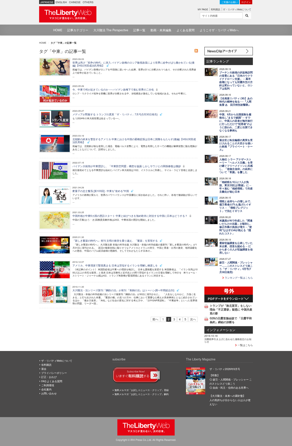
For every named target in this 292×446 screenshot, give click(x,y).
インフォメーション (220, 329)
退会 (43, 368)
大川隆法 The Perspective (110, 30)
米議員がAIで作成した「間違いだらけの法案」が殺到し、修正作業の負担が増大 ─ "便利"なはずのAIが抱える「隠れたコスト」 (236, 227)
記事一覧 (139, 30)
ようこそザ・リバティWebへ (219, 30)
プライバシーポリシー (54, 373)
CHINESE (75, 2)
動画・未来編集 (160, 30)
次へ (193, 319)
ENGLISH (61, 2)
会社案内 (46, 389)
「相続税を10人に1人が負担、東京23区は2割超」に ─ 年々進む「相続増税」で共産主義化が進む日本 (236, 186)
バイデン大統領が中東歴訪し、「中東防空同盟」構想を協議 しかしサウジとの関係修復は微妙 (126, 166)
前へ (155, 319)
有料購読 (215, 9)
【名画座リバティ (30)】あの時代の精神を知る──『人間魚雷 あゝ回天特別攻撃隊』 (235, 102)
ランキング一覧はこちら (238, 277)
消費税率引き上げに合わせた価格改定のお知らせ (227, 340)
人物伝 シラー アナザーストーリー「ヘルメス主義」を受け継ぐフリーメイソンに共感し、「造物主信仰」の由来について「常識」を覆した (236, 166)
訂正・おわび (49, 377)
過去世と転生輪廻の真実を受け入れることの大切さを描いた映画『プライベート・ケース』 (236, 145)
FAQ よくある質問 (51, 381)
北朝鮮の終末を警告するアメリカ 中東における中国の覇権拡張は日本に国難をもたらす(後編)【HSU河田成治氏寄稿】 (134, 140)
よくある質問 (186, 30)
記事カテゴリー (77, 30)
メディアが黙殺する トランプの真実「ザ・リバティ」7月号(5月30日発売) (115, 114)
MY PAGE (203, 9)
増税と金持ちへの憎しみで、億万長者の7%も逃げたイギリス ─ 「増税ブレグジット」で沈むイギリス (236, 206)
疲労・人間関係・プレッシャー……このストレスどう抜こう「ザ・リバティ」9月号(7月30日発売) (236, 267)
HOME (57, 30)
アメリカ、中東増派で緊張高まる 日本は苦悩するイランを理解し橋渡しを (115, 265)
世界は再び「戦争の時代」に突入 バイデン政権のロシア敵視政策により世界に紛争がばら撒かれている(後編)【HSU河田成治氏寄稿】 (133, 64)
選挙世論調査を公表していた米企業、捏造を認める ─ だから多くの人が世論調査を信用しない (236, 247)
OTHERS (88, 2)
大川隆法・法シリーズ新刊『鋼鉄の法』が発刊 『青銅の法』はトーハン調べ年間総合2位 (123, 290)
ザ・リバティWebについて (237, 9)
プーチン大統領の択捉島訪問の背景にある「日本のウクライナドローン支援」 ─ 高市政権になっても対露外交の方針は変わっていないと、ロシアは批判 (236, 80)
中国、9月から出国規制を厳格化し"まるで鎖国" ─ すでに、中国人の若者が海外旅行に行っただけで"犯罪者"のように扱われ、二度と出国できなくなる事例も (236, 122)
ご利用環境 (47, 385)
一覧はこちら (245, 345)
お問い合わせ (49, 393)
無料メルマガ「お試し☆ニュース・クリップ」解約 (142, 394)
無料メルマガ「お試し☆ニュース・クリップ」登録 (142, 390)
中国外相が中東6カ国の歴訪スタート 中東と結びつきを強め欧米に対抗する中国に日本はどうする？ (130, 215)
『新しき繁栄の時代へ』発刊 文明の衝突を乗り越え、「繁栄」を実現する (115, 240)
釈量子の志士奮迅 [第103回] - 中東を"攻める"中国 (101, 191)
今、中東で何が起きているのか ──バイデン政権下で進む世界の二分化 (113, 89)
